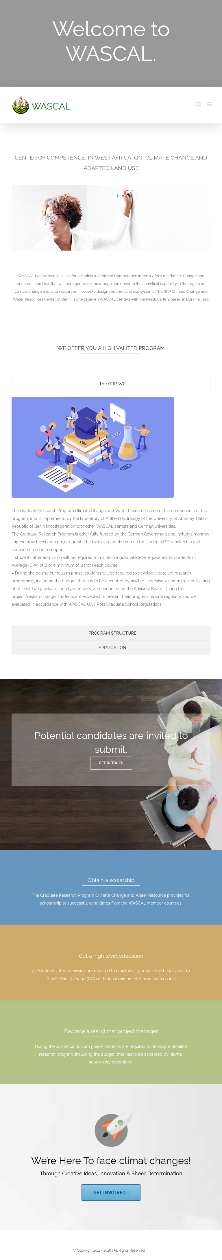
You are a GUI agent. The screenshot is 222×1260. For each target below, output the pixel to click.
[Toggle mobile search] (198, 104)
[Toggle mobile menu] (210, 104)
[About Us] (111, 43)
